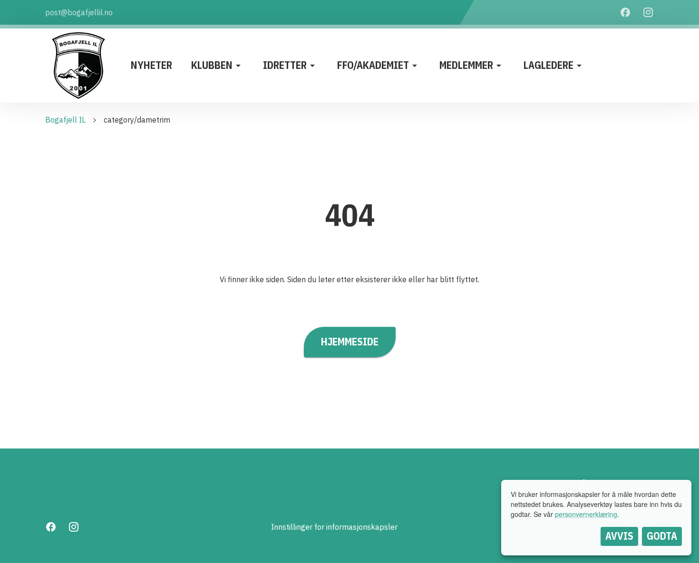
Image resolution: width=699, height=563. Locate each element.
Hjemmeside (350, 341)
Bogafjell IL (65, 119)
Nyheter (151, 65)
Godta (662, 536)
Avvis (619, 536)
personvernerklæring (586, 514)
